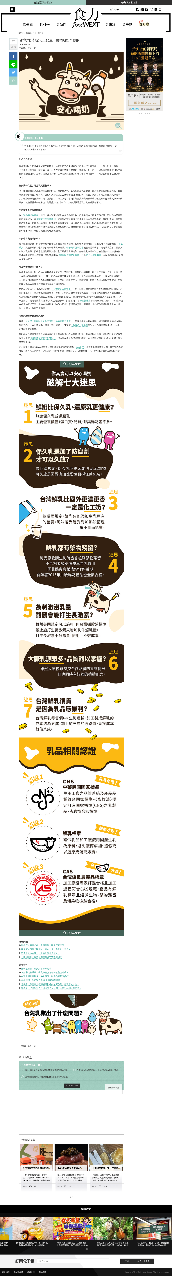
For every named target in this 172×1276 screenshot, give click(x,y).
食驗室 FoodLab (43, 2)
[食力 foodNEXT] (86, 17)
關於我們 (6, 1272)
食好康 (144, 24)
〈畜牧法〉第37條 (79, 324)
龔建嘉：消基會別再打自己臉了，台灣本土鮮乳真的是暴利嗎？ (51, 987)
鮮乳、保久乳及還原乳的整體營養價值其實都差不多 (46, 1070)
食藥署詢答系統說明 (46, 219)
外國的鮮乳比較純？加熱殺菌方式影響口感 (41, 956)
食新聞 (61, 24)
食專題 (28, 24)
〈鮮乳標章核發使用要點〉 (43, 337)
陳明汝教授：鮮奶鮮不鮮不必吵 (36, 968)
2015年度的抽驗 (93, 255)
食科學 (45, 24)
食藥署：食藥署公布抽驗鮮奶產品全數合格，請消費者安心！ (50, 983)
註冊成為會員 (143, 1262)
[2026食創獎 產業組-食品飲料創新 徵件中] (145, 74)
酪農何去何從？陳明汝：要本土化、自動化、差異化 (46, 949)
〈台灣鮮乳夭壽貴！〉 (62, 288)
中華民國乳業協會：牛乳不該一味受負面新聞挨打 (45, 976)
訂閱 (127, 1262)
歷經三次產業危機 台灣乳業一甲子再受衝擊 (42, 945)
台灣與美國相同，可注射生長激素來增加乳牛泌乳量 (46, 1076)
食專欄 (127, 24)
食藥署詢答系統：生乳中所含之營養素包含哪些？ (45, 972)
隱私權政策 (18, 1272)
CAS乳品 (80, 346)
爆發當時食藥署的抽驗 (68, 255)
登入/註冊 (114, 9)
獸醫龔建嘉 (85, 300)
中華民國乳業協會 (75, 247)
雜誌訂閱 (31, 1272)
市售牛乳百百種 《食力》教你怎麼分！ (40, 953)
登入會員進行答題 (72, 1085)
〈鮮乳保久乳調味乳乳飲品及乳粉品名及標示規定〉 (48, 321)
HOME (21, 33)
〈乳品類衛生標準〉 (31, 215)
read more (113, 1090)
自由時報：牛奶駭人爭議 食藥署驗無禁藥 (40, 980)
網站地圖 (42, 1272)
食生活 (110, 24)
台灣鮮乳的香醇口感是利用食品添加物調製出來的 (97, 1070)
